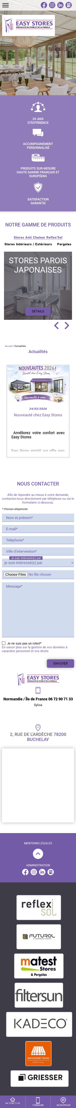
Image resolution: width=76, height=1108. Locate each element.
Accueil (9, 346)
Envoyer (60, 663)
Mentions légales (38, 843)
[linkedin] (60, 7)
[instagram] (52, 7)
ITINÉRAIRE (38, 1105)
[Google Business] (68, 7)
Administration (38, 865)
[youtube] (50, 874)
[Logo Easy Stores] (28, 25)
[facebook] (44, 7)
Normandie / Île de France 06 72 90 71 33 (38, 698)
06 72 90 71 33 (12, 1103)
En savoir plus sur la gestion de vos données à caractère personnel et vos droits (34, 649)
